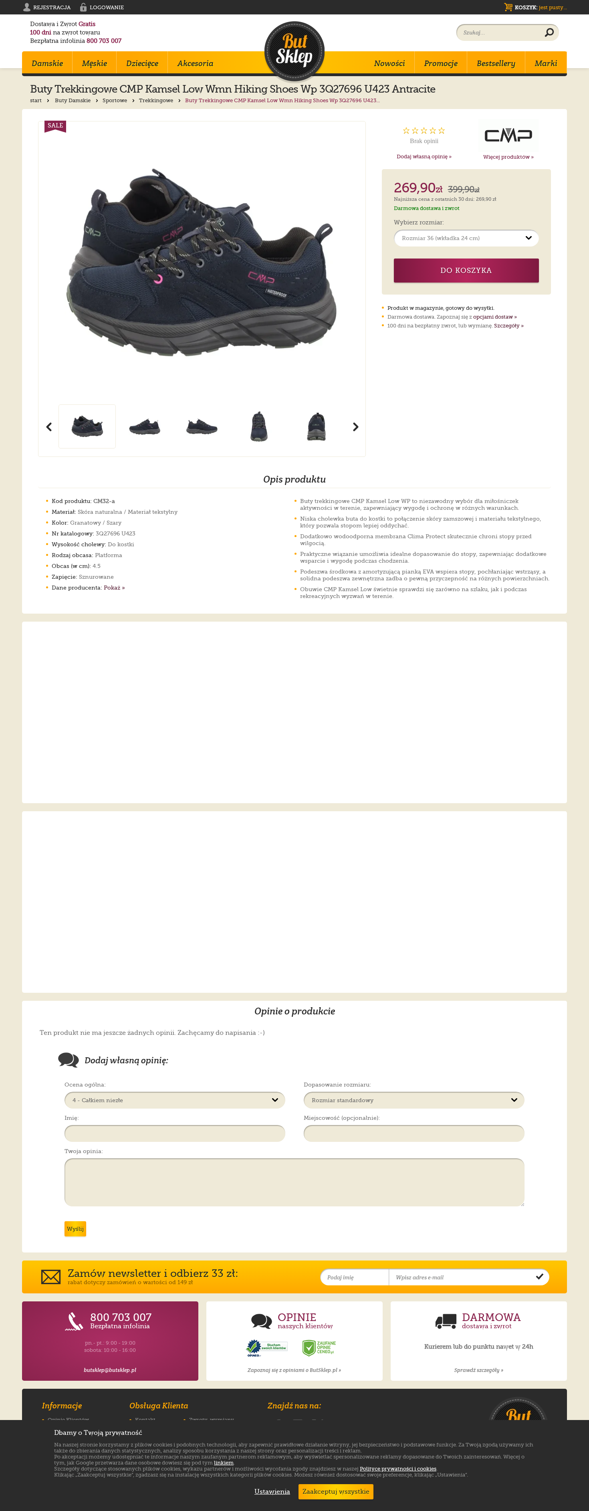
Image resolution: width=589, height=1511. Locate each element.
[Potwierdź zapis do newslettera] (540, 1277)
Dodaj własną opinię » (424, 157)
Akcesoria (196, 63)
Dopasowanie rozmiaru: (337, 1084)
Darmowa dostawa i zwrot (427, 208)
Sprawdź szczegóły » (478, 1370)
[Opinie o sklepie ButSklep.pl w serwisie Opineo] (268, 1348)
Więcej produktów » (508, 157)
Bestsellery (496, 63)
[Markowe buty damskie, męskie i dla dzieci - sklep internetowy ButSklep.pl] (294, 52)
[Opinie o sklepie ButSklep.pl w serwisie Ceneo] (320, 1348)
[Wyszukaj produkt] (549, 33)
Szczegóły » (509, 326)
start (36, 100)
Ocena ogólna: (85, 1084)
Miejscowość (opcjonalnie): (342, 1118)
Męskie (94, 63)
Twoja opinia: (84, 1151)
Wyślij (75, 1229)
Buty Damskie (73, 100)
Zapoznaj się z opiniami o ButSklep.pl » (294, 1370)
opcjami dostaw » (495, 317)
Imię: (72, 1118)
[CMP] (508, 135)
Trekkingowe (156, 100)
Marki (546, 63)
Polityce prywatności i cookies (398, 1469)
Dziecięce (142, 63)
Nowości (389, 63)
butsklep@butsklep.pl (110, 1370)
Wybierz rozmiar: (419, 223)
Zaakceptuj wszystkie (336, 1491)
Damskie (47, 63)
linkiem (224, 1463)
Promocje (441, 63)
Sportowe (115, 100)
